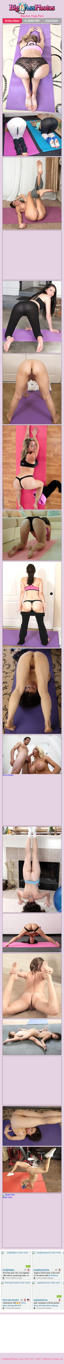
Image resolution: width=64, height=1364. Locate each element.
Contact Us (57, 1359)
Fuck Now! (52, 20)
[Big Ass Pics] (32, 8)
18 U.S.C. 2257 (33, 1359)
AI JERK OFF (32, 20)
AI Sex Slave (12, 20)
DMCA (46, 1359)
